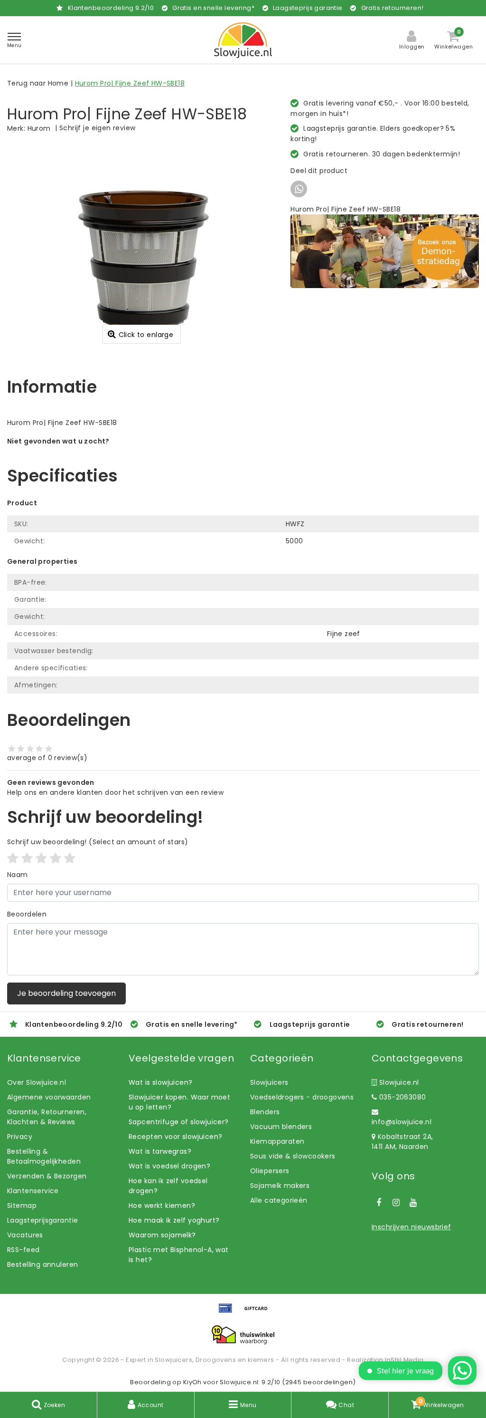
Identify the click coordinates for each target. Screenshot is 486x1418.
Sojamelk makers (279, 1185)
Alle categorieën (279, 1200)
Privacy (19, 1136)
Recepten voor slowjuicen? (176, 1136)
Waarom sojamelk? (162, 1235)
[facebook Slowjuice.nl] (379, 1202)
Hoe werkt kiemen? (162, 1205)
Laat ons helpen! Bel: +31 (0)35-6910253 (75, 451)
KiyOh (192, 1382)
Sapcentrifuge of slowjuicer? (179, 1122)
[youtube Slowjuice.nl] (413, 1202)
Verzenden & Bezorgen (46, 1176)
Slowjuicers (269, 1082)
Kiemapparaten (277, 1141)
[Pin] (229, 1313)
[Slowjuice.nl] (243, 40)
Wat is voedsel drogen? (169, 1166)
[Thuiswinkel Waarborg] (243, 1334)
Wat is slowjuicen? (161, 1082)
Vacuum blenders (281, 1126)
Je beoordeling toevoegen (66, 993)
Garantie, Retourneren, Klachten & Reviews (46, 1117)
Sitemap (22, 1205)
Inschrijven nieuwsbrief (411, 1227)
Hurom (39, 128)
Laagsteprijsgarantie (42, 1220)
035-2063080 (401, 1097)
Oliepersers (270, 1171)
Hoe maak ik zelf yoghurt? (174, 1220)
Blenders (265, 1112)
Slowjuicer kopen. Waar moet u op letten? (179, 1102)
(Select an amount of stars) (97, 842)
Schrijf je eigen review (97, 128)
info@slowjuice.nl (401, 1122)
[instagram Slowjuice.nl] (396, 1202)
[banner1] (384, 250)
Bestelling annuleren (42, 1264)
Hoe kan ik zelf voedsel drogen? (168, 1186)
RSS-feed (23, 1249)
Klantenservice (33, 1191)
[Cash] (258, 1313)
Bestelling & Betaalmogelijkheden (44, 1156)
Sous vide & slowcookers (293, 1156)
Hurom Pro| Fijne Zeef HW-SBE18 (130, 83)
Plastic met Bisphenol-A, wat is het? (179, 1254)
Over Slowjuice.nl (36, 1082)
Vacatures (25, 1235)
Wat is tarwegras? (160, 1151)
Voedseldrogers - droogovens (302, 1097)
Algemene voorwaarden (49, 1097)
